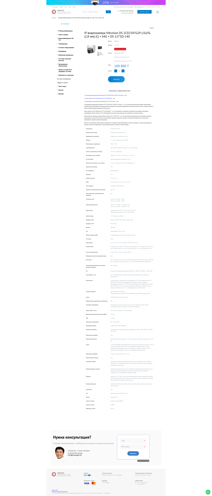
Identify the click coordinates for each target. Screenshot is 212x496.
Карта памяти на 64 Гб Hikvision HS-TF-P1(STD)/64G (98, 98)
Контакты (158, 7)
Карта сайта (55, 490)
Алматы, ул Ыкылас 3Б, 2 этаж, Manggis (124, 7)
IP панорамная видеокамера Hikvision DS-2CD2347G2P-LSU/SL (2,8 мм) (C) (104, 95)
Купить (116, 79)
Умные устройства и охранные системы (65, 70)
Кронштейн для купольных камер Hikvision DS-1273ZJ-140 (100, 101)
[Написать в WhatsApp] (208, 492)
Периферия (62, 51)
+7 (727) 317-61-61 (126, 11)
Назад (151, 28)
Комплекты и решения (66, 75)
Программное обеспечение (63, 65)
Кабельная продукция (65, 55)
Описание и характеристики (119, 91)
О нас (69, 6)
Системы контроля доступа (64, 59)
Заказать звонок (144, 12)
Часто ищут (62, 86)
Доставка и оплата (150, 7)
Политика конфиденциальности (60, 491)
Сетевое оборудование (66, 47)
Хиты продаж (55, 6)
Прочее (60, 90)
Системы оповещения (64, 79)
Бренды (61, 94)
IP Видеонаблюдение (65, 31)
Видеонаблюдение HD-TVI (66, 39)
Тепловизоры (62, 44)
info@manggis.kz (141, 7)
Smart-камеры (63, 34)
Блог (66, 6)
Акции (74, 6)
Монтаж (61, 6)
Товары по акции (62, 83)
